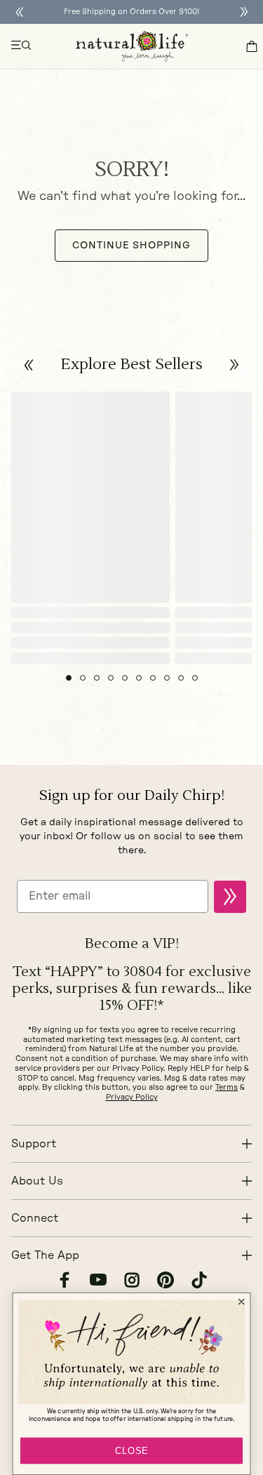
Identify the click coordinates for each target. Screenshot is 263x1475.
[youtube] (98, 1282)
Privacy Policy (132, 1097)
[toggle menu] (22, 46)
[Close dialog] (241, 1301)
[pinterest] (165, 1282)
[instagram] (131, 1282)
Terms (226, 1087)
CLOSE (131, 1451)
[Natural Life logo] (132, 46)
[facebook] (64, 1282)
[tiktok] (199, 1282)
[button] (29, 365)
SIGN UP (230, 897)
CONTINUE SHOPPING (131, 246)
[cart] (251, 46)
